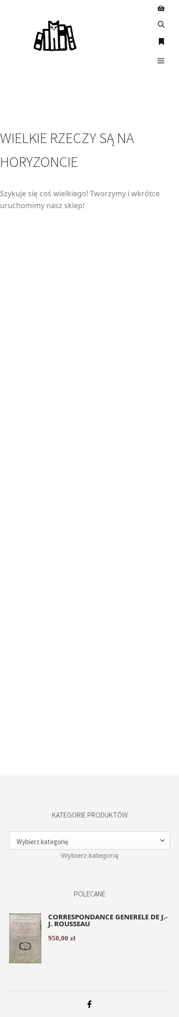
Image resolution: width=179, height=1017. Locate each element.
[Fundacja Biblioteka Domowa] (55, 36)
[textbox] (89, 855)
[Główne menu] (161, 60)
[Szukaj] (161, 24)
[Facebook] (89, 1004)
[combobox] (89, 855)
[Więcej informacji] (161, 42)
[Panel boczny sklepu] (161, 8)
